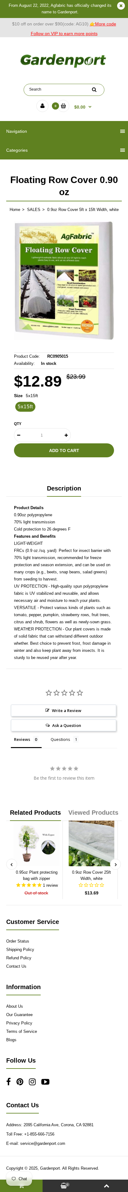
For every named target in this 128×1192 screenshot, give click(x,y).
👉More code (103, 23)
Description (64, 488)
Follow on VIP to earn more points (64, 33)
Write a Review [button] (66, 710)
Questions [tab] (60, 739)
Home (15, 209)
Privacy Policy (19, 1023)
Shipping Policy (20, 949)
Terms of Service (21, 1031)
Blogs (11, 1039)
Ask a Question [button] (66, 725)
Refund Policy (18, 958)
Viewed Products (93, 812)
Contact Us (16, 966)
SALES (33, 209)
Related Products (35, 812)
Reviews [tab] (22, 739)
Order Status (17, 941)
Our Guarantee (19, 1014)
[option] (64, 280)
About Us (14, 1006)
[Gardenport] (64, 67)
